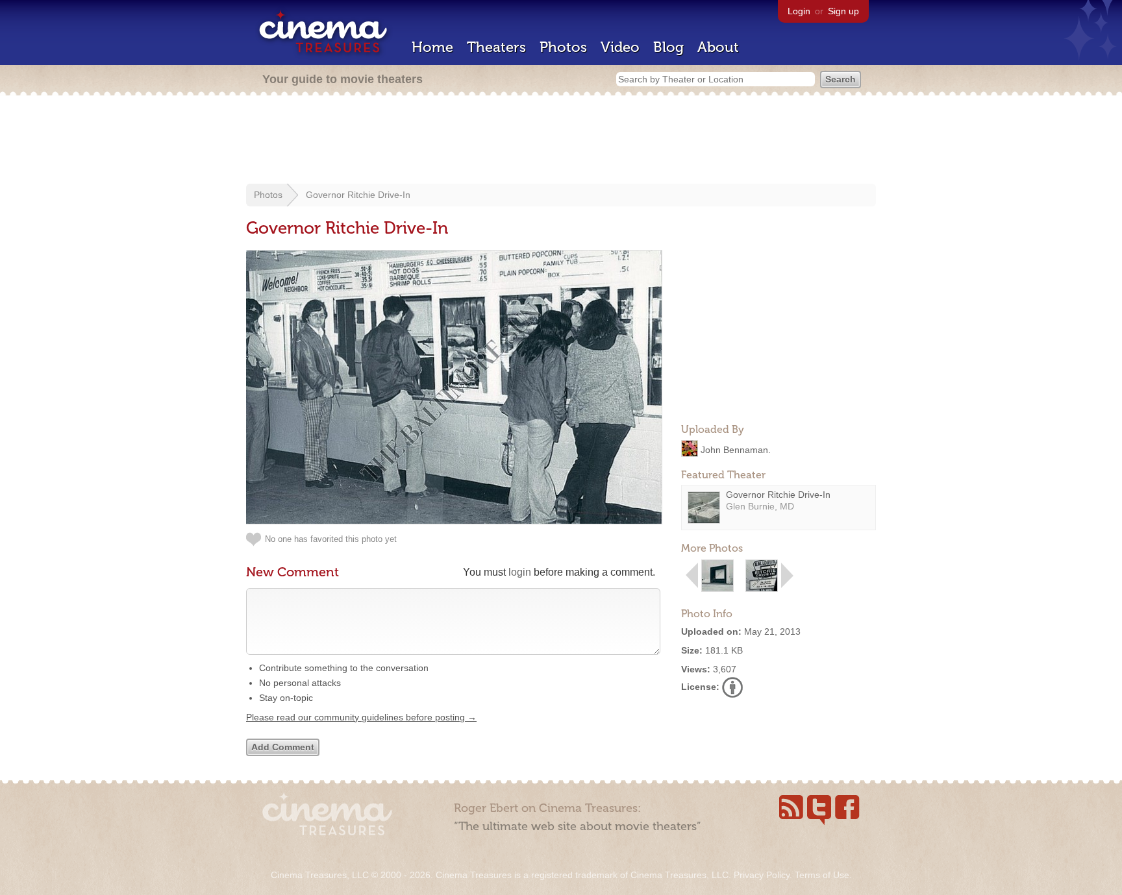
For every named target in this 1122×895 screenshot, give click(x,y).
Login (799, 11)
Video (620, 47)
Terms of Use (822, 875)
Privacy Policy (762, 875)
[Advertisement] (561, 141)
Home (432, 47)
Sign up (843, 11)
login (519, 572)
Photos (563, 47)
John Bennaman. (736, 449)
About (718, 47)
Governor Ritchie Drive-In (358, 195)
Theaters (496, 47)
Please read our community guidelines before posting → (361, 717)
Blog (668, 47)
